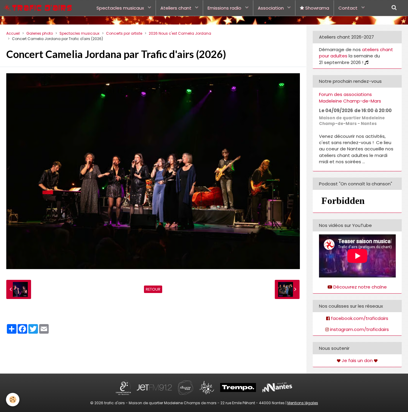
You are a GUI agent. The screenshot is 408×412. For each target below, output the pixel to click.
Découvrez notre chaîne (360, 287)
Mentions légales (302, 402)
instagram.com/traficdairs (359, 329)
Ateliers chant (176, 8)
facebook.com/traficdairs (359, 318)
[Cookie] (12, 399)
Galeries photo (39, 33)
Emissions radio (225, 8)
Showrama (316, 8)
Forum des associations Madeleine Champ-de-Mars (350, 97)
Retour (153, 289)
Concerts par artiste (124, 33)
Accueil (13, 33)
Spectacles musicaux (120, 8)
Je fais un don (357, 360)
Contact (348, 8)
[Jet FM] (154, 387)
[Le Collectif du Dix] (185, 387)
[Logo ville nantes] (277, 387)
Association (271, 8)
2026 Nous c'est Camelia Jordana (180, 33)
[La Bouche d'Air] (206, 387)
